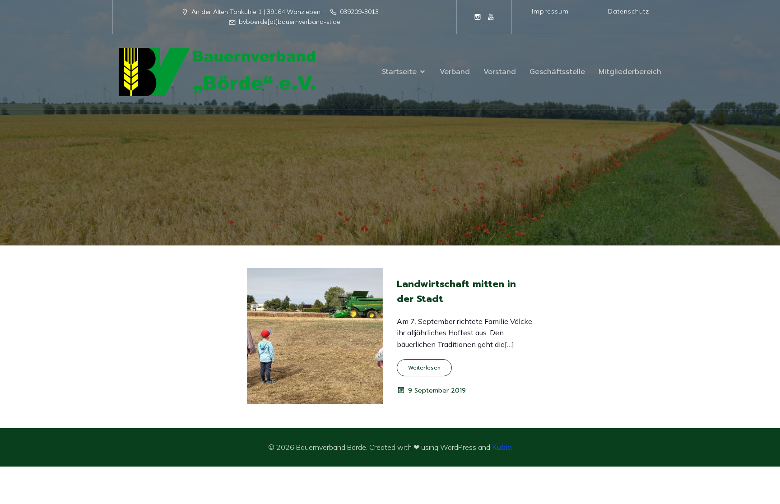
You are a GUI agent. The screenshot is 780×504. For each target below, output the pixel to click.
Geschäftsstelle (557, 71)
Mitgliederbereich (630, 71)
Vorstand (499, 71)
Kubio (502, 447)
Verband (455, 71)
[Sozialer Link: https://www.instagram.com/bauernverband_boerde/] (477, 16)
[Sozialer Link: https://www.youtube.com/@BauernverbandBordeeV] (491, 16)
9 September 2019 (437, 390)
